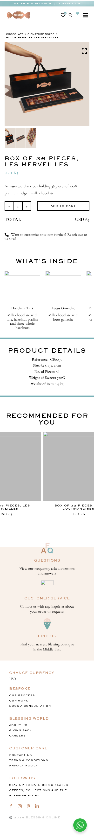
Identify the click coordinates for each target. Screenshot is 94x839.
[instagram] (20, 806)
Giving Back (20, 730)
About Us (18, 725)
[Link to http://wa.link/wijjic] (7, 235)
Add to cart (63, 206)
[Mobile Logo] (19, 11)
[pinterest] (28, 806)
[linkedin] (37, 806)
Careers (17, 735)
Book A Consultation (30, 705)
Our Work (18, 700)
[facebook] (11, 806)
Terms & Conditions (28, 760)
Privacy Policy (23, 765)
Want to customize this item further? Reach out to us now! (46, 236)
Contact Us (20, 755)
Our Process (22, 695)
